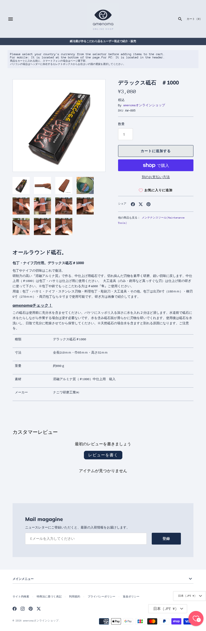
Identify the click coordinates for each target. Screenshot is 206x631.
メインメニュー (23, 579)
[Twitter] (39, 608)
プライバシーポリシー (101, 596)
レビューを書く (103, 455)
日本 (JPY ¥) (187, 595)
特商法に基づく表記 (49, 596)
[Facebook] (15, 608)
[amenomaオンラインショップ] (103, 19)
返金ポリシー (131, 596)
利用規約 (74, 596)
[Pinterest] (31, 608)
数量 (121, 124)
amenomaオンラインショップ (144, 105)
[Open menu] (10, 19)
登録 (166, 539)
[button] (94, 125)
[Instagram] (23, 608)
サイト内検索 (21, 596)
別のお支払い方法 (156, 177)
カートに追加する (156, 151)
